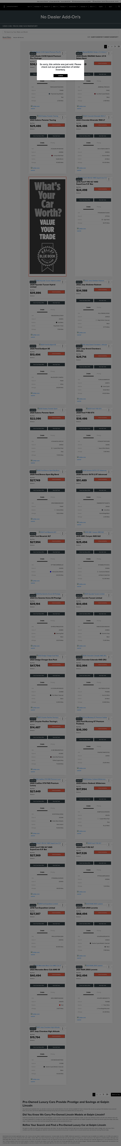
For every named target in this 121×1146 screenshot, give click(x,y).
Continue (60, 75)
